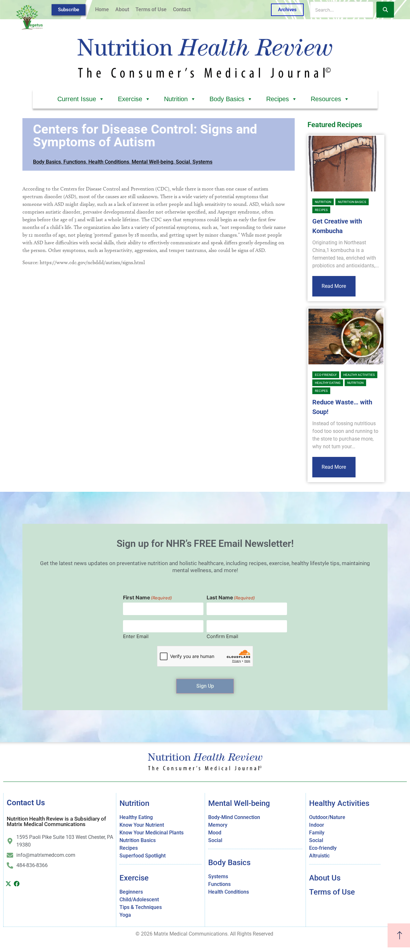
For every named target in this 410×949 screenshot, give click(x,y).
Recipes (277, 98)
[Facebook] (16, 884)
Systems (202, 162)
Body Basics (226, 98)
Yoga (125, 915)
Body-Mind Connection (234, 817)
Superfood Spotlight (142, 856)
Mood (214, 833)
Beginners (131, 892)
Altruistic (319, 856)
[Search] (385, 10)
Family (316, 833)
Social (183, 162)
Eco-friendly (326, 375)
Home (102, 9)
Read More (334, 286)
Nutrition (176, 98)
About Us (324, 877)
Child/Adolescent (139, 899)
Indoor (316, 825)
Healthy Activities (359, 375)
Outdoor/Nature (327, 817)
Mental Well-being (152, 162)
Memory (217, 825)
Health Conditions (108, 162)
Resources (326, 98)
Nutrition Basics (352, 202)
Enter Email (136, 636)
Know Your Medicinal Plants (151, 833)
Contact (182, 9)
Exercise (130, 98)
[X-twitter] (8, 884)
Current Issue (76, 98)
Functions (74, 162)
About (122, 9)
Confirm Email (222, 636)
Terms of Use (151, 9)
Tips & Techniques (140, 907)
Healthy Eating (327, 383)
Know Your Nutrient (141, 825)
